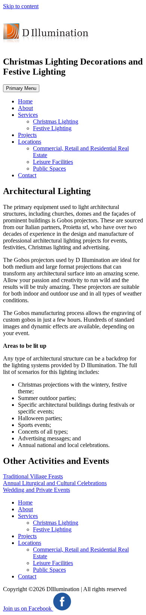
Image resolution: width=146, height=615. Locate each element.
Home (25, 101)
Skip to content (21, 6)
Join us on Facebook (28, 608)
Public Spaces (49, 168)
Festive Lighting (52, 128)
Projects (27, 135)
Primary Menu (21, 88)
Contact (27, 175)
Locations (29, 141)
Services (28, 115)
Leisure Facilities (53, 162)
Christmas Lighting (55, 121)
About (25, 108)
